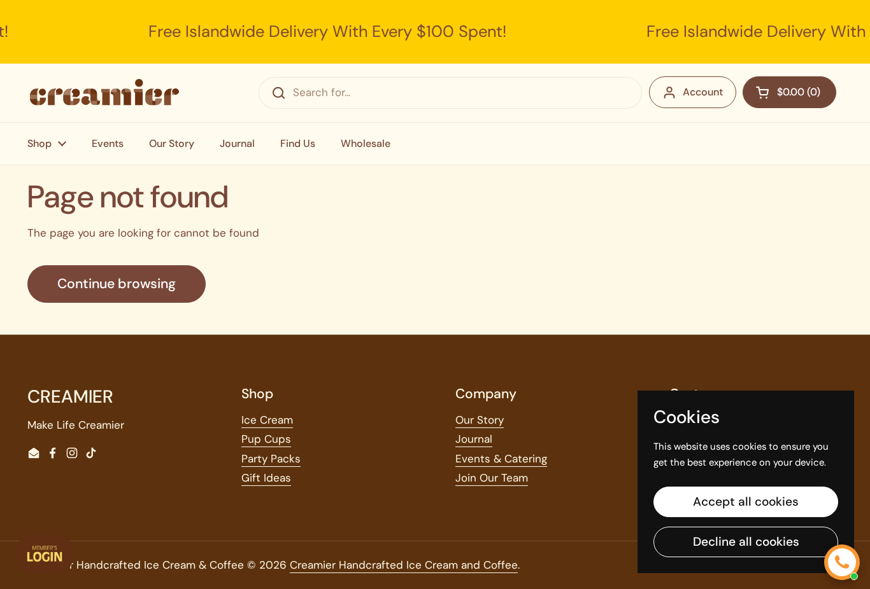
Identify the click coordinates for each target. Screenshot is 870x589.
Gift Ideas (266, 478)
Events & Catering (501, 459)
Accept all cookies (746, 501)
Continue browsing (116, 284)
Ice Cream (267, 420)
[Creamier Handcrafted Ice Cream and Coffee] (104, 92)
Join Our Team (491, 478)
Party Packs (271, 459)
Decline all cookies (746, 542)
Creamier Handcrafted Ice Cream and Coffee (404, 565)
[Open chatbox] (842, 562)
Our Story (479, 420)
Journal (473, 439)
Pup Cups (266, 439)
